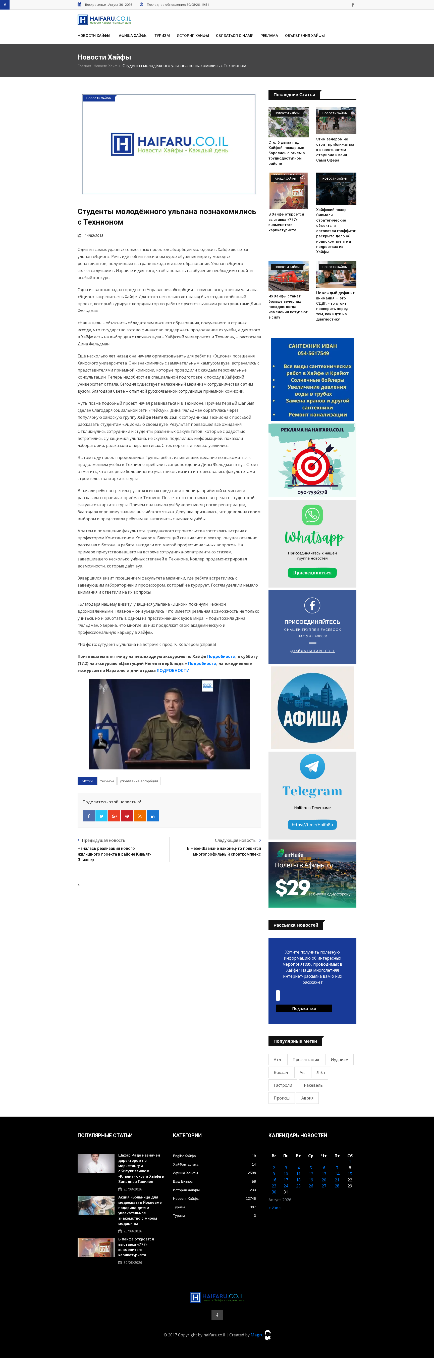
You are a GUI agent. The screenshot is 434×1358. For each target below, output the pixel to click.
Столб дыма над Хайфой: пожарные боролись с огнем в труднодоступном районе (286, 153)
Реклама (269, 35)
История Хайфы (193, 35)
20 (324, 1180)
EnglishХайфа (214, 1156)
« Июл (274, 1208)
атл (277, 1059)
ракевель (313, 1085)
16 (274, 1180)
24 (286, 1186)
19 (311, 1180)
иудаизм (339, 1059)
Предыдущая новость (103, 840)
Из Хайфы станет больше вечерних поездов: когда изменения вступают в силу (288, 307)
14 (337, 1174)
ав (302, 1072)
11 (298, 1174)
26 (311, 1186)
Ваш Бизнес (214, 1181)
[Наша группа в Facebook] (352, 5)
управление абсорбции (139, 781)
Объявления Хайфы (305, 35)
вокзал (281, 1072)
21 (337, 1180)
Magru (257, 1334)
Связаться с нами (234, 35)
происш (282, 1098)
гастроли (283, 1085)
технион (107, 781)
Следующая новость (236, 840)
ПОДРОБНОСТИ (173, 670)
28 (337, 1186)
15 (350, 1174)
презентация (306, 1059)
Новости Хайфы (94, 35)
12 (311, 1174)
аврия (307, 1098)
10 (286, 1174)
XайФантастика (214, 1164)
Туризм (162, 35)
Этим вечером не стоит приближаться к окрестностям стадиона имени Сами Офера (335, 150)
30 (274, 1192)
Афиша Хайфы (133, 35)
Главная (84, 66)
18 (298, 1180)
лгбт (321, 1072)
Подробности (221, 656)
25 (298, 1186)
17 (286, 1180)
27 (324, 1186)
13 (324, 1174)
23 (274, 1186)
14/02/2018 (94, 235)
